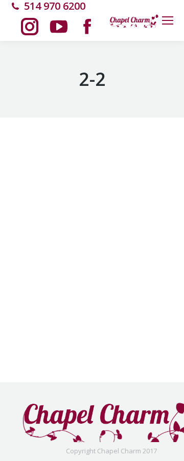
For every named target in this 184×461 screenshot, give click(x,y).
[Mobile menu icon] (168, 20)
